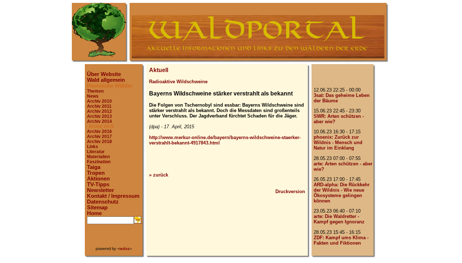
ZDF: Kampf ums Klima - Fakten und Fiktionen (341, 240)
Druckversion (290, 191)
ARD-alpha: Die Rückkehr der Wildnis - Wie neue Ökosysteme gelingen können (342, 193)
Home (94, 213)
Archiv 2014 (99, 121)
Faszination (98, 161)
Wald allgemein (106, 80)
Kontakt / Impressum (113, 196)
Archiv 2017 (99, 136)
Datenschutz (103, 202)
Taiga (93, 167)
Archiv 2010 (99, 101)
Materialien (98, 156)
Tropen (96, 173)
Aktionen (98, 179)
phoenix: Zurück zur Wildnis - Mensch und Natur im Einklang (338, 142)
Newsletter (100, 190)
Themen (95, 91)
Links (92, 146)
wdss (124, 248)
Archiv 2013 (99, 116)
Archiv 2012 (99, 111)
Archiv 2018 (99, 141)
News (93, 96)
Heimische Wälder (109, 86)
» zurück (158, 175)
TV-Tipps (98, 184)
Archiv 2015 (101, 126)
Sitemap (97, 207)
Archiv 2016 (99, 131)
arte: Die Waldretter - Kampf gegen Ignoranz (339, 219)
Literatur (96, 151)
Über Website (104, 74)
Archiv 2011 (99, 106)
